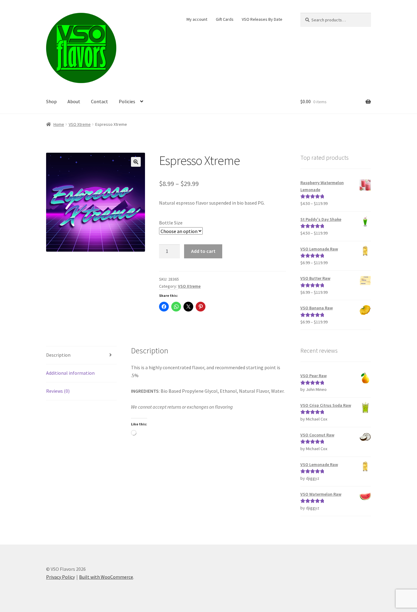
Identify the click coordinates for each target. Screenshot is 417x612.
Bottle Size (171, 223)
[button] (136, 162)
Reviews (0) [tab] (58, 391)
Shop (51, 101)
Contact (99, 101)
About (73, 101)
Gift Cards (225, 19)
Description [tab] (58, 355)
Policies (127, 101)
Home (58, 124)
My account (197, 19)
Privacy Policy (60, 577)
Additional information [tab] (70, 373)
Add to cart (203, 251)
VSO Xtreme (80, 124)
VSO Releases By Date (262, 19)
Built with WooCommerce (106, 577)
